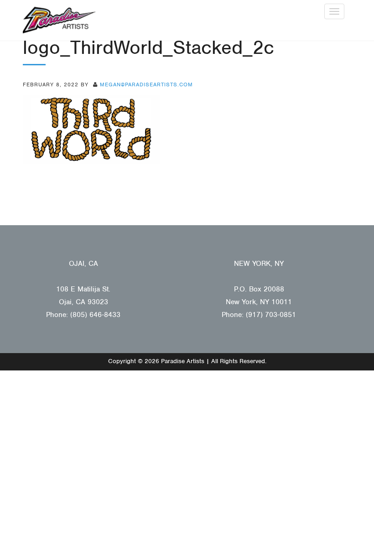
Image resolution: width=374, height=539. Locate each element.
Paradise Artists (59, 20)
